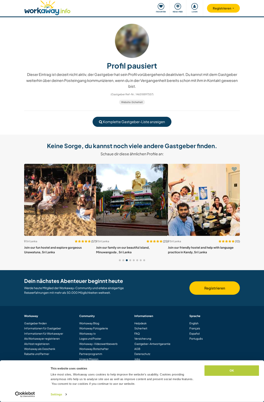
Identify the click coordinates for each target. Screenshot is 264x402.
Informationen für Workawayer (43, 333)
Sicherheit (140, 328)
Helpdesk (140, 323)
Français (194, 328)
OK (232, 370)
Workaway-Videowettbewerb (98, 343)
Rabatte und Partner (36, 354)
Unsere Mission (88, 359)
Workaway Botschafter (94, 348)
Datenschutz (142, 354)
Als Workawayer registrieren (42, 338)
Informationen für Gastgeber (42, 328)
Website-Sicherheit (132, 102)
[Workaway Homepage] (47, 7)
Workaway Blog (89, 323)
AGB (137, 348)
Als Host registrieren (36, 343)
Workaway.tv (87, 333)
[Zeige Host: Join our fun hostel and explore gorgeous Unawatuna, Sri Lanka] (60, 200)
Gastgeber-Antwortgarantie (152, 343)
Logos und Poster (90, 338)
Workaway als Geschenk (39, 348)
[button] (120, 260)
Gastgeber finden (35, 323)
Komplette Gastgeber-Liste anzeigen (133, 121)
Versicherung (142, 338)
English (193, 323)
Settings (56, 394)
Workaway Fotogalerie (93, 328)
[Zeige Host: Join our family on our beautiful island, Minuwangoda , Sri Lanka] (132, 200)
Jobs (137, 359)
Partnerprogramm (90, 354)
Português (196, 338)
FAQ (137, 333)
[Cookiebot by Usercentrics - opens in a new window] (25, 394)
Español (194, 333)
